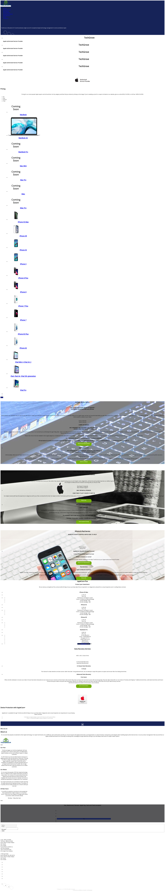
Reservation (84, 644)
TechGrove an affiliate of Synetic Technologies (82, 890)
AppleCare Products (8, 14)
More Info (83, 500)
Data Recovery (6, 15)
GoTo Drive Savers (83, 685)
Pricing (4, 8)
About (4, 17)
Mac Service (6, 11)
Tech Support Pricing (84, 521)
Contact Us (5, 18)
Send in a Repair (84, 461)
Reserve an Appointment (84, 443)
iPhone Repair (6, 12)
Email (3, 826)
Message (4, 829)
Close (2, 397)
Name (3, 825)
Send (3, 830)
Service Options (7, 9)
